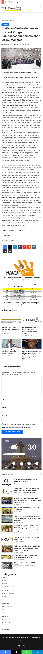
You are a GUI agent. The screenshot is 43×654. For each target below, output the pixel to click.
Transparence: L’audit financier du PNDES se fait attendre (10, 329)
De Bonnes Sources (8, 593)
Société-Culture (6, 622)
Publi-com (5, 616)
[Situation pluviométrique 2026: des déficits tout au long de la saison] (7, 565)
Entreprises (5, 603)
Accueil (5, 20)
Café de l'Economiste (8, 587)
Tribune (4, 626)
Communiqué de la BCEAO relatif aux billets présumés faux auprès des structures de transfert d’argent (26, 491)
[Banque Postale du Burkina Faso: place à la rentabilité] (7, 510)
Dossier (4, 596)
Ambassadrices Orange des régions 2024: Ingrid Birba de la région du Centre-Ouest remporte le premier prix (31, 354)
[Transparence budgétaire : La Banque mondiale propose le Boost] (11, 343)
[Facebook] (5, 247)
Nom (4, 399)
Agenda (4, 580)
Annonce (4, 583)
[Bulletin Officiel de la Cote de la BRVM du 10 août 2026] (7, 540)
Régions (4, 619)
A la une (11, 20)
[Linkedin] (15, 247)
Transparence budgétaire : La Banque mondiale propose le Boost (10, 351)
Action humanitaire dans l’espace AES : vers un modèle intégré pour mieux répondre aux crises (27, 548)
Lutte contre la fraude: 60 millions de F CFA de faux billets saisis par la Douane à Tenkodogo (27, 518)
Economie (5, 600)
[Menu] (3, 9)
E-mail (4, 407)
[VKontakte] (34, 247)
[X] (10, 247)
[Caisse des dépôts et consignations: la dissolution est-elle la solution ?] (32, 320)
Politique (4, 613)
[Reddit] (29, 247)
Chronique (5, 590)
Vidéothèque (6, 629)
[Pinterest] (24, 247)
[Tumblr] (20, 247)
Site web (4, 416)
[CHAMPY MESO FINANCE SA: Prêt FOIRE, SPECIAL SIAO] (7, 482)
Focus (3, 609)
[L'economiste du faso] (13, 8)
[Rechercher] (41, 9)
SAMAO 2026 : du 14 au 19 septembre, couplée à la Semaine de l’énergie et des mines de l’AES (27, 500)
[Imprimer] (10, 251)
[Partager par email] (5, 251)
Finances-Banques (7, 606)
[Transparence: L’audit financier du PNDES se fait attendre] (11, 320)
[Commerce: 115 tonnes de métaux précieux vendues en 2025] (7, 557)
